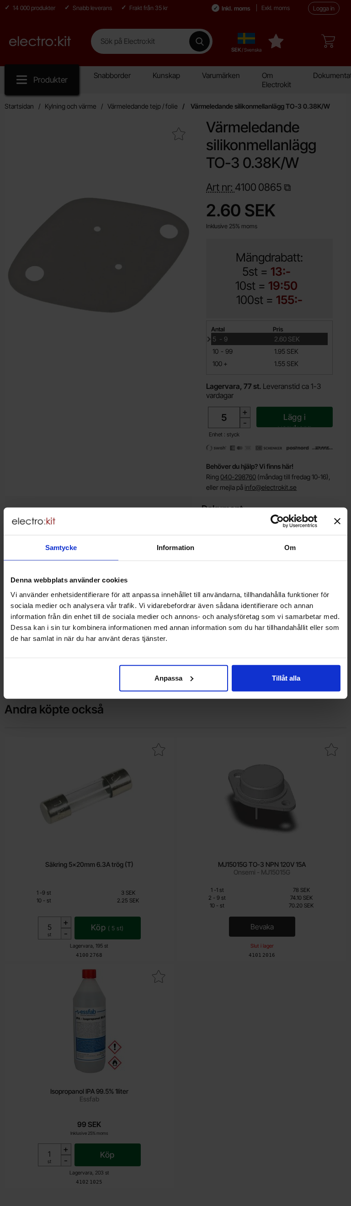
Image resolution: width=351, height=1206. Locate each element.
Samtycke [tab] (61, 547)
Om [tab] (290, 547)
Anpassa (168, 678)
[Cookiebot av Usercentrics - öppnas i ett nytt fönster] (277, 521)
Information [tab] (175, 547)
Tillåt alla (286, 678)
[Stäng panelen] (337, 521)
